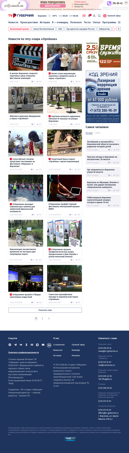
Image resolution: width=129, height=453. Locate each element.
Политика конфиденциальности (23, 352)
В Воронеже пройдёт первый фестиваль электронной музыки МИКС (64, 206)
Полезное (76, 22)
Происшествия (29, 22)
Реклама (76, 355)
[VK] (20, 345)
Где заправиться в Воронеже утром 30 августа (101, 170)
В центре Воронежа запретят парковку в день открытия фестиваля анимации (24, 75)
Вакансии (57, 350)
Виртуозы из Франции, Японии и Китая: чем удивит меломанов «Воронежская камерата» (103, 184)
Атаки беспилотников (44, 29)
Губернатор (104, 29)
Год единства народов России (80, 29)
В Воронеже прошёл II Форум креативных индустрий (25, 295)
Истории (45, 22)
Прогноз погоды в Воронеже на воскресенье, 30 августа (102, 158)
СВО (60, 29)
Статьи (96, 22)
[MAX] (37, 345)
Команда (76, 350)
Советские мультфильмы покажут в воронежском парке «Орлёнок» (63, 296)
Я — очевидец (60, 22)
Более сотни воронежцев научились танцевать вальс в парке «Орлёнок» (62, 75)
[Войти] (94, 15)
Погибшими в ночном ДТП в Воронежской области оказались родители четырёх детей (103, 144)
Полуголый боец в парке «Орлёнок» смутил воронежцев (64, 160)
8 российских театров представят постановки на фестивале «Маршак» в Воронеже (22, 162)
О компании (59, 344)
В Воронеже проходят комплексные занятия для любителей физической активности (22, 208)
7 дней (97, 133)
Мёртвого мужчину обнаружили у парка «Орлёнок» (25, 117)
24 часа (89, 133)
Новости (13, 22)
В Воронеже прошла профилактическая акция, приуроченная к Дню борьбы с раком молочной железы (63, 253)
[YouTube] (43, 345)
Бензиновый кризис (19, 29)
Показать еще (45, 310)
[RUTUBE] (32, 345)
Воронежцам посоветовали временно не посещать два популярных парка (23, 251)
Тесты (87, 22)
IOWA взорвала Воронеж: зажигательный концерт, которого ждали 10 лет (99, 200)
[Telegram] (15, 345)
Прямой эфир (114, 16)
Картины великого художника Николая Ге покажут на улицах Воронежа (64, 118)
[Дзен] (9, 345)
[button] (119, 29)
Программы (109, 22)
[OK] (26, 345)
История (57, 355)
